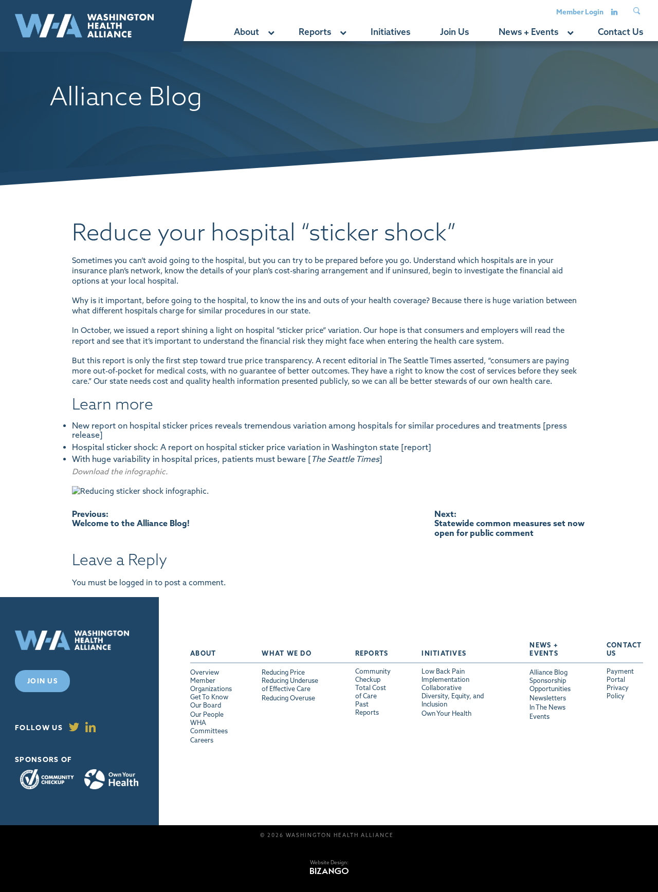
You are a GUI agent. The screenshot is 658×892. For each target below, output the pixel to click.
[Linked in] (614, 11)
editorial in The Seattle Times (399, 360)
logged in (136, 582)
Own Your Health (111, 779)
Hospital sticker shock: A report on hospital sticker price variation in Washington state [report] (251, 447)
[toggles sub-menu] (270, 31)
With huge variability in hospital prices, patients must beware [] (227, 459)
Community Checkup (47, 779)
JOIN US (42, 681)
